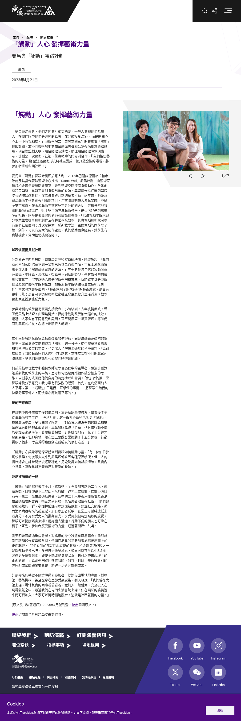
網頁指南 (52, 677)
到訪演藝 (54, 635)
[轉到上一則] (203, 176)
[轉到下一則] (190, 176)
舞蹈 (21, 69)
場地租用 (90, 645)
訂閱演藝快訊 (91, 635)
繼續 (220, 710)
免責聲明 (108, 677)
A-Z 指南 (17, 677)
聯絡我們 (22, 635)
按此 (75, 604)
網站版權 (34, 677)
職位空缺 (20, 645)
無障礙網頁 (89, 677)
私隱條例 (70, 677)
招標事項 (55, 645)
